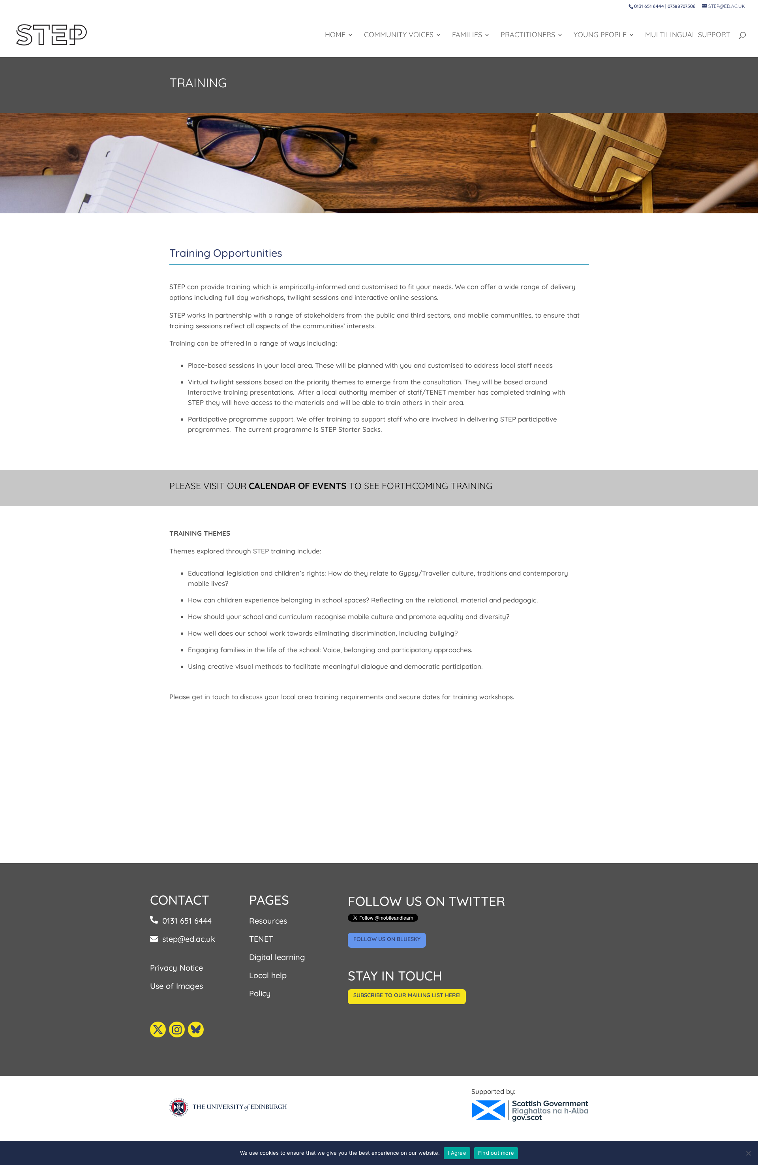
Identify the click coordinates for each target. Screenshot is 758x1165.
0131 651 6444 (187, 921)
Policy (260, 993)
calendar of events (298, 485)
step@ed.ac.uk (188, 939)
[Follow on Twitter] (158, 1029)
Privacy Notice (176, 968)
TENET (261, 939)
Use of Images (176, 986)
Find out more (496, 1153)
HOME (335, 35)
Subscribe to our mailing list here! (406, 995)
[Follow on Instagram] (177, 1029)
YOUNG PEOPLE (600, 35)
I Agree (457, 1153)
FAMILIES (467, 35)
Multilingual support (687, 35)
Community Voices (398, 35)
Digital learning (277, 957)
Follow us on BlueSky (386, 939)
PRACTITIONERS (528, 35)
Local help (268, 975)
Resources (268, 921)
